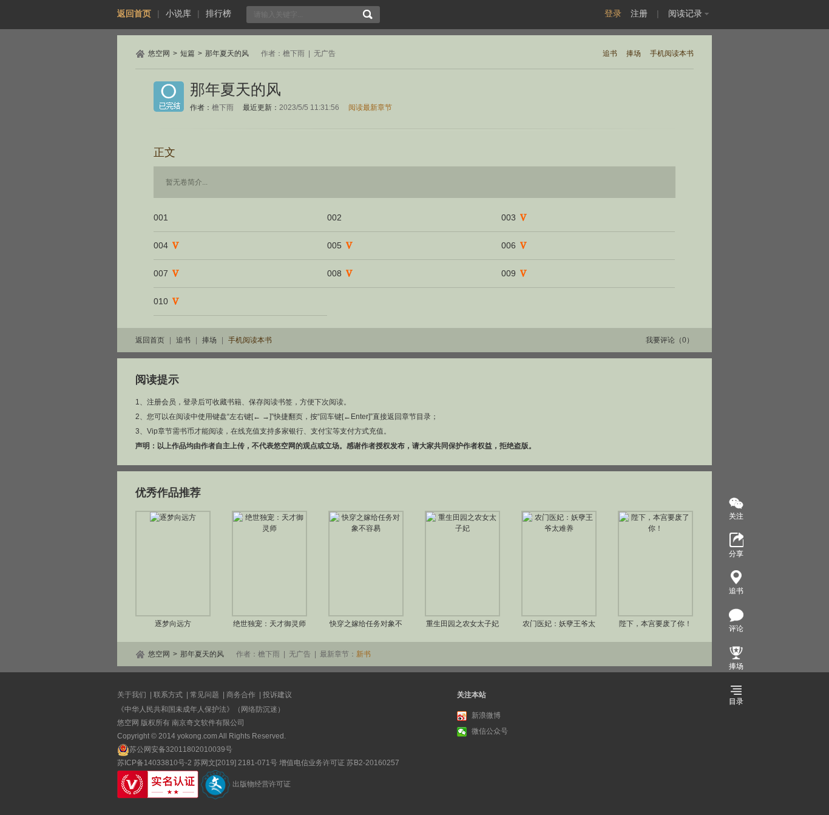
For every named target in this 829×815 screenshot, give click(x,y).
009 (508, 273)
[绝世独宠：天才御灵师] (269, 563)
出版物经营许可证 (261, 784)
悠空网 (159, 53)
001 (161, 217)
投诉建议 (277, 695)
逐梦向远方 (173, 623)
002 (334, 217)
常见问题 (204, 695)
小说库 (178, 13)
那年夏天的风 (227, 53)
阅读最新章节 (370, 107)
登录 (612, 13)
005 (334, 245)
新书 (363, 654)
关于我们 (131, 695)
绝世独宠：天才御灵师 (269, 623)
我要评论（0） (670, 340)
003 (508, 217)
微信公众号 (490, 731)
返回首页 (134, 13)
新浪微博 (486, 715)
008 (334, 273)
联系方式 (168, 695)
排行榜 (218, 13)
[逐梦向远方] (173, 563)
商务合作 (240, 695)
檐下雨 (294, 53)
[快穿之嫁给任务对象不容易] (366, 563)
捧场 (633, 53)
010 (161, 301)
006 (508, 245)
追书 (610, 53)
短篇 (187, 53)
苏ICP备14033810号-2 (154, 763)
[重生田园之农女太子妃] (462, 563)
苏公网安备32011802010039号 (180, 749)
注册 (639, 13)
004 (161, 245)
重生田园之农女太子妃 (462, 623)
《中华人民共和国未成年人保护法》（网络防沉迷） (201, 709)
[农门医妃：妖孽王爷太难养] (559, 563)
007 (161, 273)
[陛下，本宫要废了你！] (655, 563)
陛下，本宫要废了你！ (655, 623)
